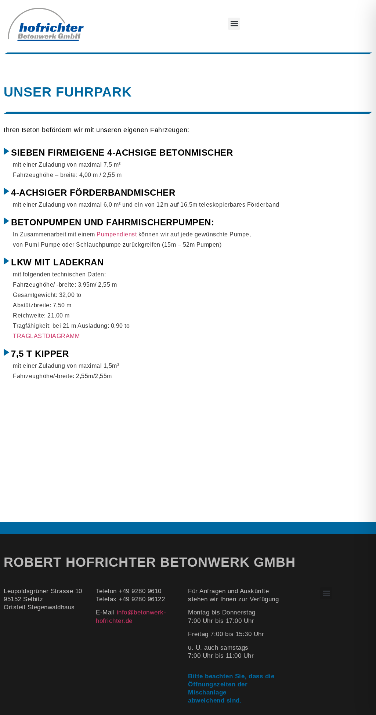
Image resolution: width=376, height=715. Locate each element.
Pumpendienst (117, 234)
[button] (234, 24)
